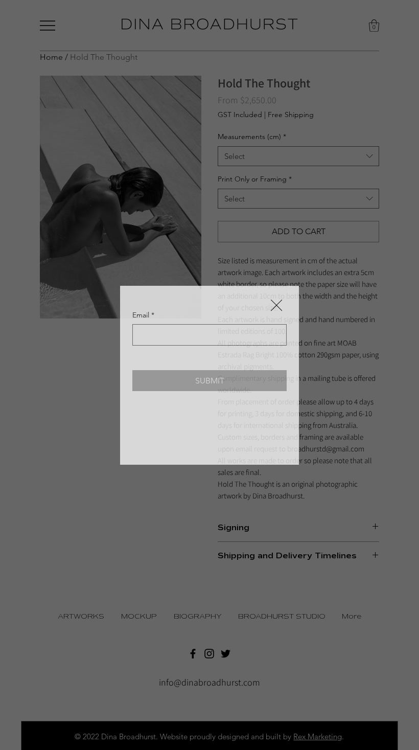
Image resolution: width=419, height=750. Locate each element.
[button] (276, 306)
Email (143, 315)
